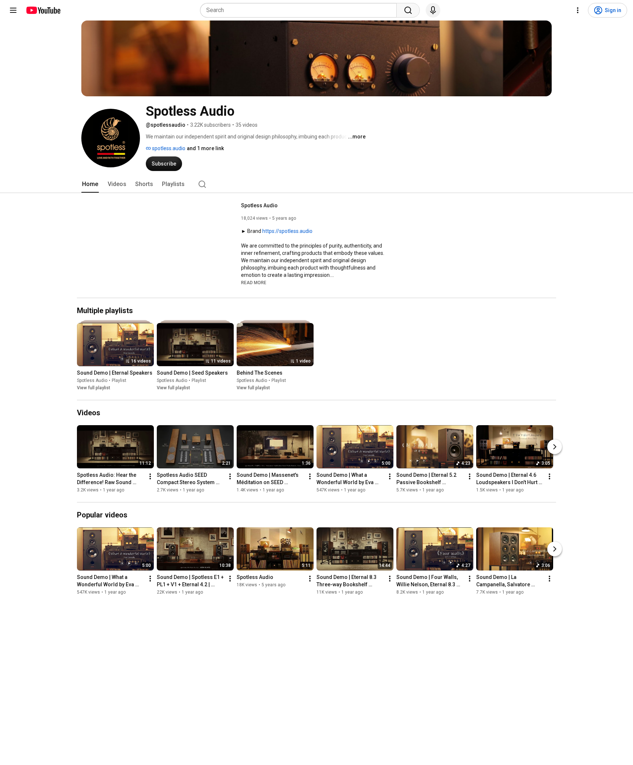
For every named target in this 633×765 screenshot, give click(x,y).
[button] (253, 282)
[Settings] (577, 10)
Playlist (119, 380)
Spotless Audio (259, 205)
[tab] (90, 184)
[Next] (554, 446)
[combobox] (300, 10)
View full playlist (93, 387)
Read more (253, 282)
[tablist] (316, 184)
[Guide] (13, 10)
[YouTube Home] (43, 10)
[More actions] (150, 476)
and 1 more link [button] (205, 148)
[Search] (408, 10)
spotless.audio (168, 148)
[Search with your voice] (433, 10)
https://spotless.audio (287, 231)
